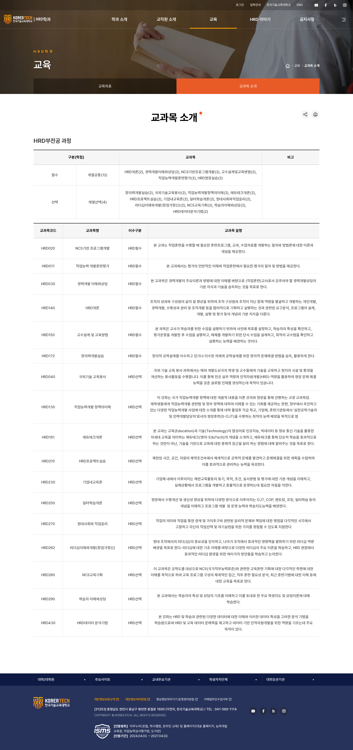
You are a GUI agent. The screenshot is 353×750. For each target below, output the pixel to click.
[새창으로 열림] (316, 5)
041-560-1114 (226, 709)
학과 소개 (119, 19)
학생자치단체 (218, 679)
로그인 (240, 5)
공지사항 (307, 19)
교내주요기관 (161, 679)
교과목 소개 (311, 66)
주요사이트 (102, 679)
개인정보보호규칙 (104, 699)
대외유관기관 (275, 679)
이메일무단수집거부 (216, 699)
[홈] (287, 66)
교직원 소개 (166, 19)
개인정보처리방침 (135, 699)
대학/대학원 (46, 679)
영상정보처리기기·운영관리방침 (175, 699)
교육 (213, 19)
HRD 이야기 (260, 19)
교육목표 (105, 86)
